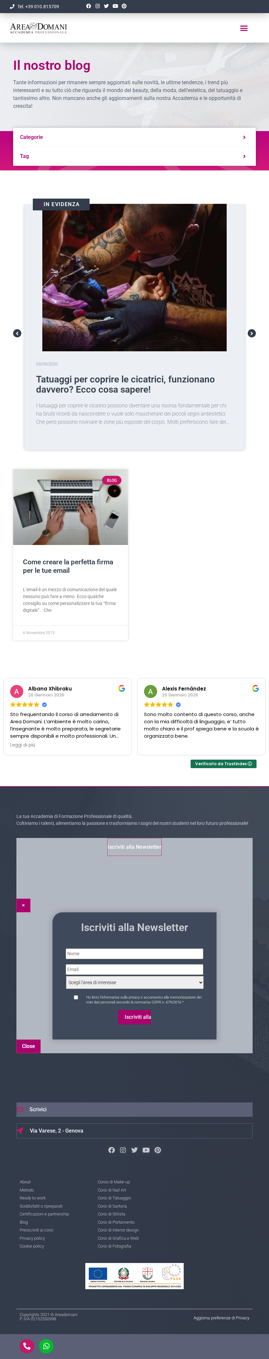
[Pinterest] (124, 6)
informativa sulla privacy (120, 997)
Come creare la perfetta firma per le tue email (68, 566)
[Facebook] (89, 6)
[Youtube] (115, 6)
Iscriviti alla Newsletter (134, 847)
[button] (243, 28)
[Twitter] (106, 6)
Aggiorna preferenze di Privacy (221, 1317)
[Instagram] (97, 6)
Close (28, 1046)
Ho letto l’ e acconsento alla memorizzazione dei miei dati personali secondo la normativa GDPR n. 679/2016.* (143, 999)
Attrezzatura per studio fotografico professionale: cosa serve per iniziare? (115, 384)
